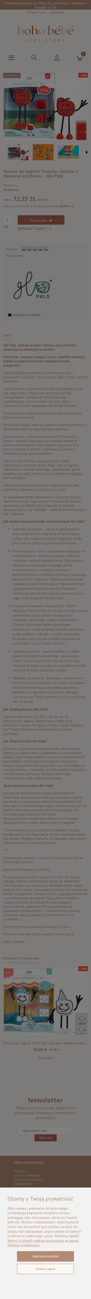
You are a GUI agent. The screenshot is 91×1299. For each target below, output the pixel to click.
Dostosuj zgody (45, 1269)
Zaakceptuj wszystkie (45, 1256)
